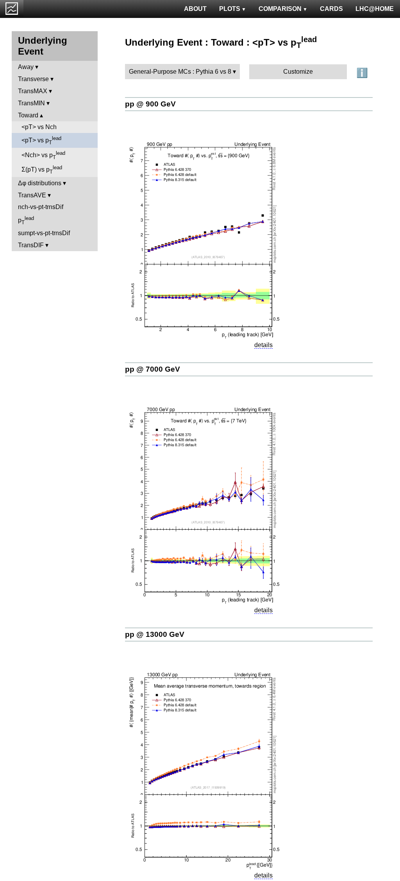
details (263, 345)
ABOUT (195, 8)
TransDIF (31, 245)
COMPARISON (280, 8)
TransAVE (32, 195)
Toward (28, 115)
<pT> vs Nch (39, 127)
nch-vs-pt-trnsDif (40, 207)
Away (26, 67)
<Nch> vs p (43, 155)
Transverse (33, 79)
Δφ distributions (39, 183)
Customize (298, 71)
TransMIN (31, 103)
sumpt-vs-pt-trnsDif (44, 233)
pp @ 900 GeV (150, 104)
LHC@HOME (374, 8)
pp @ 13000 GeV (154, 634)
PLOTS (229, 8)
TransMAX (32, 91)
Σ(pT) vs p (41, 170)
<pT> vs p (41, 140)
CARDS (331, 8)
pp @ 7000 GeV (152, 369)
